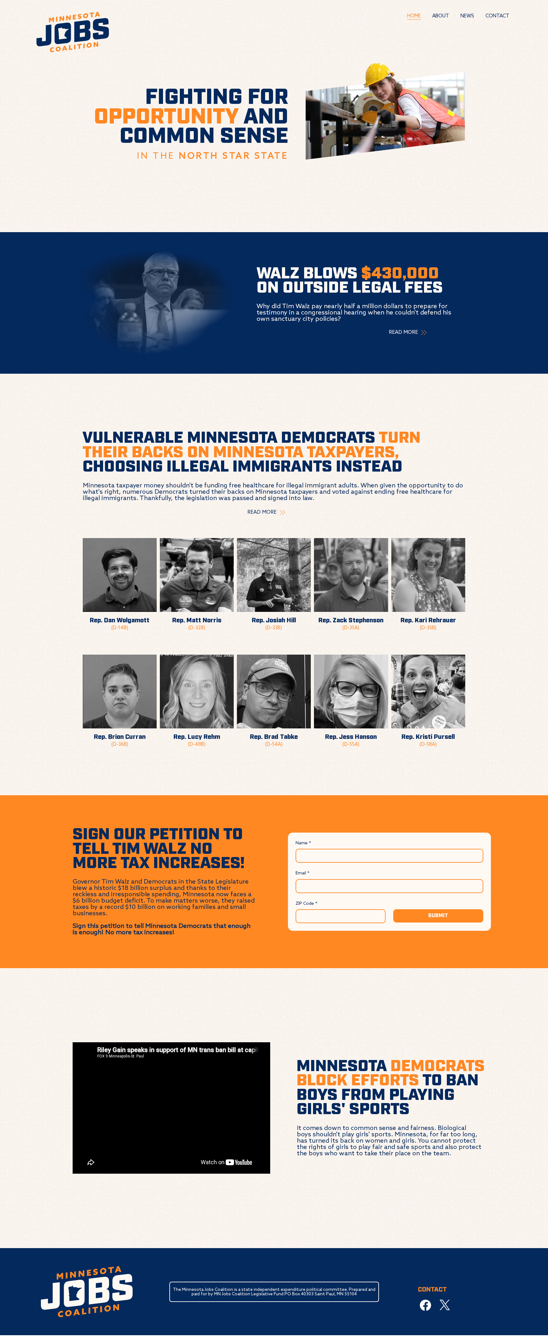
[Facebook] (425, 1305)
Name (303, 843)
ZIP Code (306, 903)
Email (303, 873)
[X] (444, 1305)
